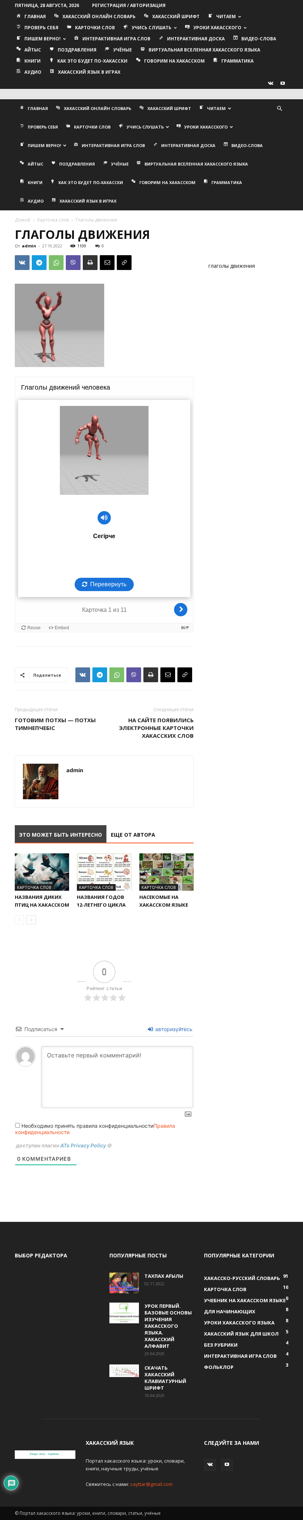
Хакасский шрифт (176, 16)
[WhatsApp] (56, 262)
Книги (32, 61)
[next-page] (31, 919)
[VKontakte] (270, 83)
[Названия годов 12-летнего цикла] (104, 872)
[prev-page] (19, 919)
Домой (22, 220)
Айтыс (32, 50)
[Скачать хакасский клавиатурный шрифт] (124, 1370)
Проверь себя (41, 27)
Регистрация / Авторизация (129, 5)
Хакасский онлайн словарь (99, 16)
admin (29, 246)
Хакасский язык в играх (89, 72)
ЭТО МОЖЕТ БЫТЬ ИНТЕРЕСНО (60, 834)
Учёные (122, 50)
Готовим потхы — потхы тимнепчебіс (55, 723)
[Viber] (73, 262)
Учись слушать (151, 27)
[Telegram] (39, 262)
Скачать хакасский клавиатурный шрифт (165, 1377)
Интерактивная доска (196, 39)
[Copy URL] (124, 262)
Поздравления (77, 50)
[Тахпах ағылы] (124, 1283)
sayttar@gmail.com (151, 1484)
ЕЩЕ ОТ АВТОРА (133, 834)
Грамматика (237, 61)
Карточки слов (95, 27)
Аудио (32, 72)
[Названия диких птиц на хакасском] (42, 872)
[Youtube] (282, 83)
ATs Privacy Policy (83, 1145)
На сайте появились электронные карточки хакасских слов (156, 727)
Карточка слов (53, 220)
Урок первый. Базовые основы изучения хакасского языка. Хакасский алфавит (168, 1326)
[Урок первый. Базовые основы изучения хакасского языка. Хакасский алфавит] (124, 1313)
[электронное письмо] (107, 262)
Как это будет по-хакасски (92, 61)
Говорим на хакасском (174, 61)
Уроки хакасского (217, 27)
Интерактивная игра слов (116, 39)
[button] (279, 108)
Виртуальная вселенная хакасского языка (204, 50)
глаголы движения (231, 265)
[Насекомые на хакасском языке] (166, 872)
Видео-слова (258, 39)
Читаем (226, 16)
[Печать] (90, 262)
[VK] (22, 262)
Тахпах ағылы (163, 1276)
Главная (35, 16)
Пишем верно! (42, 39)
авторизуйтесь (173, 1029)
